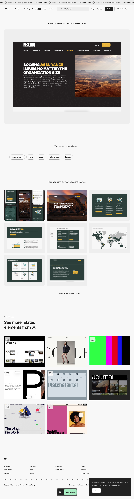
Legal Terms (20, 485)
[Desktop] (67, 205)
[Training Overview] (67, 238)
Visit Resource (70, 492)
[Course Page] (67, 270)
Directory (27, 9)
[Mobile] (24, 205)
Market (51, 9)
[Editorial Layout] (67, 351)
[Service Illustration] (109, 205)
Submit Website (122, 9)
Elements (7, 473)
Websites (7, 466)
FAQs (82, 466)
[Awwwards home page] (60, 492)
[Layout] (24, 419)
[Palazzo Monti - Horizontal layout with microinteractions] (24, 384)
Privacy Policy (30, 485)
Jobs (45, 9)
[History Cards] (67, 385)
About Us (84, 470)
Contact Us (85, 473)
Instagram (80, 485)
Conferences (59, 470)
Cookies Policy (9, 485)
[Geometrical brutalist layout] (109, 350)
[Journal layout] (109, 385)
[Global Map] (109, 238)
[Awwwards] (6, 9)
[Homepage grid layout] (24, 351)
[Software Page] (24, 238)
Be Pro (109, 9)
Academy (36, 9)
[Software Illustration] (24, 270)
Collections (8, 470)
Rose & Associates (76, 23)
